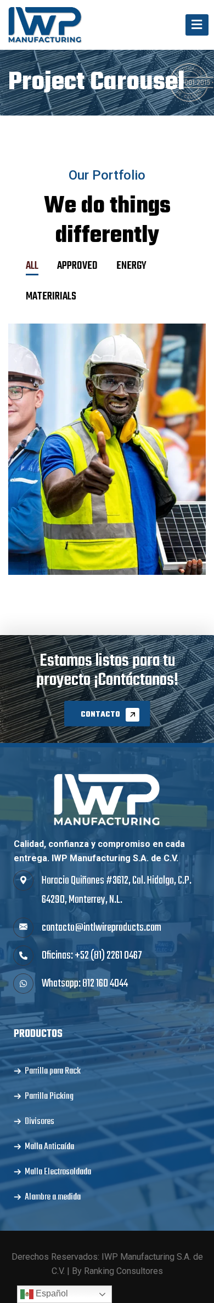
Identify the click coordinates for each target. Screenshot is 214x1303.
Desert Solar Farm (107, 469)
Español (50, 1293)
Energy (107, 437)
